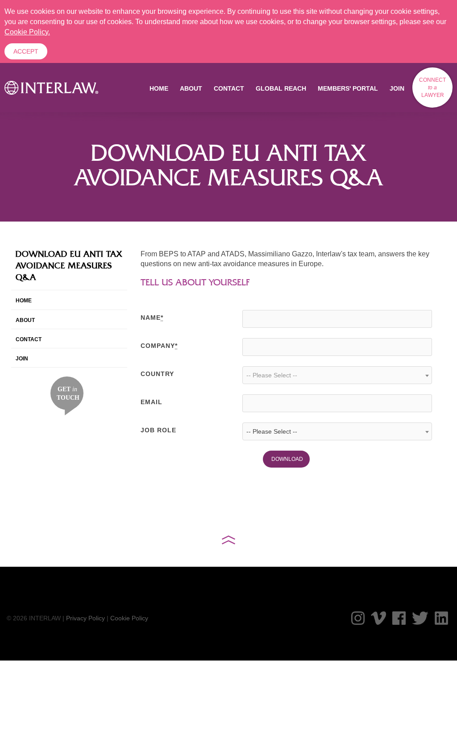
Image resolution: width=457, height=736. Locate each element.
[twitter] (420, 618)
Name (152, 317)
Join (397, 88)
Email (151, 402)
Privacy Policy (85, 618)
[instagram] (358, 618)
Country (157, 373)
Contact (229, 88)
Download (287, 459)
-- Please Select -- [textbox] (271, 431)
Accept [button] (25, 51)
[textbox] (337, 375)
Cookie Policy (129, 618)
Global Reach (281, 88)
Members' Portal (348, 88)
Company (159, 345)
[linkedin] (441, 618)
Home (159, 88)
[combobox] (337, 375)
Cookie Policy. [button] (27, 32)
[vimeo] (378, 618)
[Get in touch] (67, 395)
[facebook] (399, 618)
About (191, 88)
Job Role (158, 430)
